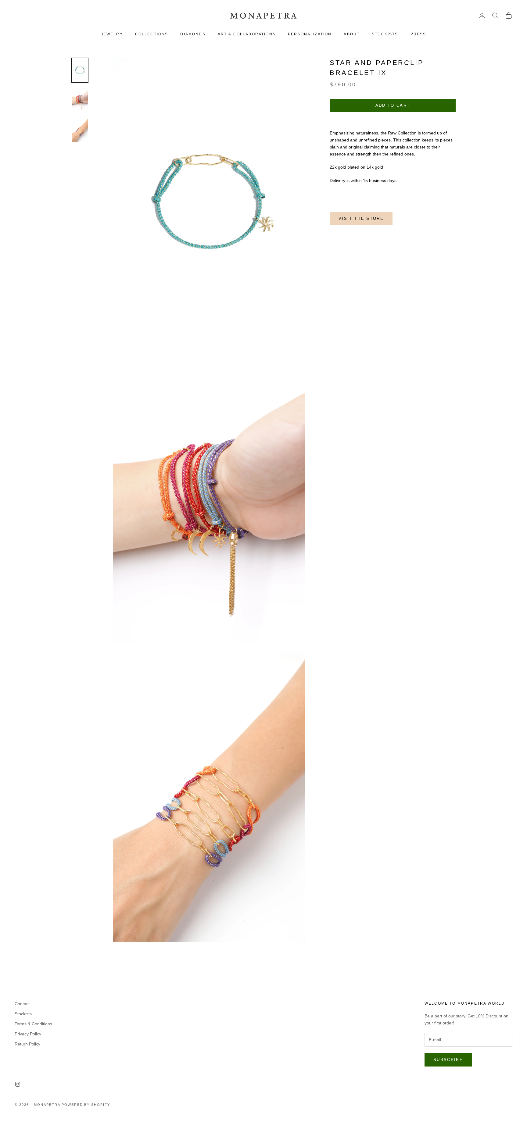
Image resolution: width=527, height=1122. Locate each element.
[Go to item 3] (79, 129)
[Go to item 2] (79, 100)
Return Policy (27, 1044)
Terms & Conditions (33, 1023)
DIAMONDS (192, 34)
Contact (22, 1003)
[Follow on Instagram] (18, 1084)
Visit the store (361, 218)
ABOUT (352, 34)
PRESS (418, 34)
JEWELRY (112, 34)
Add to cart (392, 105)
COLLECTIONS (151, 34)
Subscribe (448, 1059)
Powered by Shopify (86, 1104)
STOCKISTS (385, 34)
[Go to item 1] (79, 70)
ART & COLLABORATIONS (247, 34)
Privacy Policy (28, 1033)
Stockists (23, 1013)
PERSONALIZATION (310, 34)
